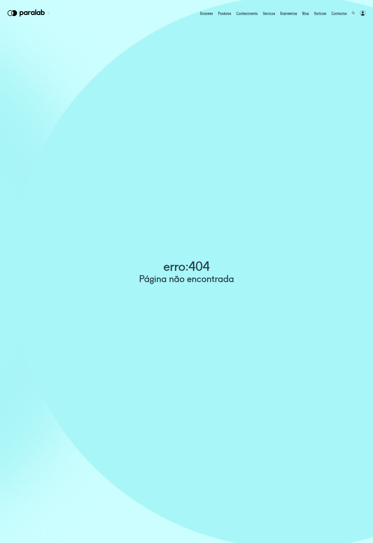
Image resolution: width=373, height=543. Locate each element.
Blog (305, 13)
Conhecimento (247, 13)
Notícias (320, 13)
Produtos (224, 13)
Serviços (269, 13)
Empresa (206, 13)
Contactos (339, 13)
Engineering (288, 13)
